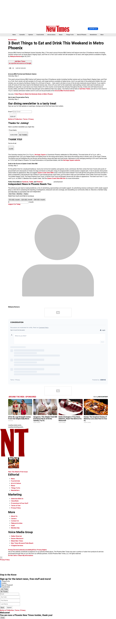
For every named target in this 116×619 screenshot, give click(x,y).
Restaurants (12, 40)
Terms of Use (15, 505)
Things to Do (6, 581)
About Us (14, 516)
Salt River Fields (84, 89)
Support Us (93, 28)
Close (2, 618)
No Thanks (4, 591)
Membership (15, 528)
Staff (13, 525)
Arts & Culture (51, 34)
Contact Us (15, 521)
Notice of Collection (15, 119)
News (14, 34)
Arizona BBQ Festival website (65, 91)
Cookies (20, 550)
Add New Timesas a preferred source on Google (20, 62)
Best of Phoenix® (7, 585)
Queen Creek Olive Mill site (56, 178)
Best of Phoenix (81, 34)
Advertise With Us (17, 498)
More (102, 34)
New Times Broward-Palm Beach (22, 543)
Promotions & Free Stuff (19, 503)
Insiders (4, 583)
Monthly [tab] (19, 194)
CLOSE (11, 149)
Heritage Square (40, 154)
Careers (14, 518)
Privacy (31, 119)
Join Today (4, 589)
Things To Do (70, 34)
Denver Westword (17, 538)
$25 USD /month (26, 200)
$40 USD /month (39, 200)
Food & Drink (40, 34)
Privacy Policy (16, 508)
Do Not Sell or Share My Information (20, 555)
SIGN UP (12, 116)
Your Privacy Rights (40, 550)
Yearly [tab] (26, 194)
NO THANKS (23, 135)
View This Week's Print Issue (18, 472)
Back (2, 607)
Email (10, 111)
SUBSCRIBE (14, 135)
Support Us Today (14, 204)
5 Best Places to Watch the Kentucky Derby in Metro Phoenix (33, 94)
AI (32, 550)
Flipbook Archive (16, 523)
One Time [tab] (12, 194)
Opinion (30, 34)
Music (60, 34)
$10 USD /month (14, 200)
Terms (25, 119)
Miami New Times (17, 541)
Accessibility (27, 550)
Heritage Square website (71, 160)
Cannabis (22, 34)
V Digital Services (17, 545)
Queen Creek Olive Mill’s (46, 173)
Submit (9, 607)
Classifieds (15, 501)
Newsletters (93, 34)
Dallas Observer (16, 536)
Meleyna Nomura (16, 56)
